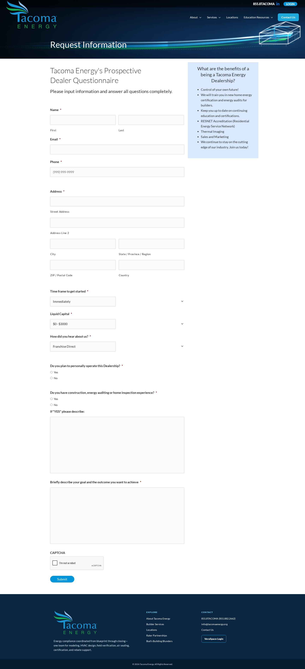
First (53, 130)
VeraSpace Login (213, 638)
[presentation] (77, 563)
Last (121, 130)
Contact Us (207, 629)
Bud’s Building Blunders (159, 641)
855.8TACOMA (264, 4)
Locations (151, 629)
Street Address (59, 211)
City (53, 254)
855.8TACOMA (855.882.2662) (218, 618)
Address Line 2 (59, 233)
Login (290, 4)
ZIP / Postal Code (61, 275)
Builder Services (155, 624)
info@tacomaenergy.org (214, 624)
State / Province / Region (135, 254)
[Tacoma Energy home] (75, 623)
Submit (62, 579)
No (56, 378)
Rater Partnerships (156, 635)
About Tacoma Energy (158, 618)
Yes (56, 372)
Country (124, 275)
